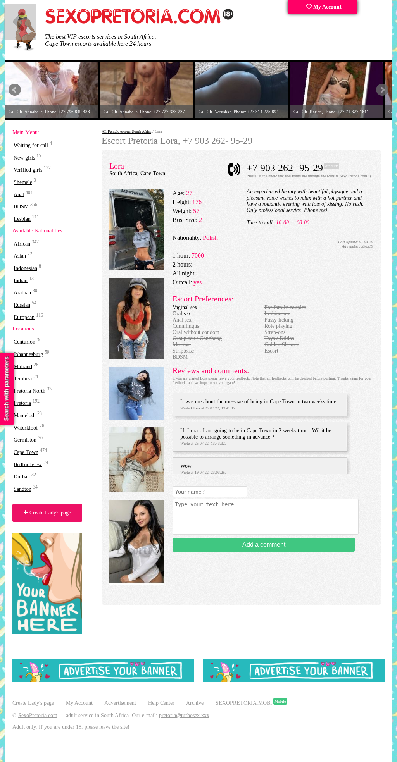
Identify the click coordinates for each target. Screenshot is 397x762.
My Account (327, 7)
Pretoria (22, 403)
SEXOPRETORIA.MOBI (244, 703)
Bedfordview (28, 464)
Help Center (161, 703)
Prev (15, 90)
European (24, 317)
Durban (22, 477)
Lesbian (22, 219)
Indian (21, 280)
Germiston (25, 440)
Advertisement (120, 703)
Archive (195, 703)
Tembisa (23, 379)
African (22, 243)
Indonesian (25, 268)
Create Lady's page (49, 513)
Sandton (22, 489)
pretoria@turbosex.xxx (184, 715)
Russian (22, 305)
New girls (24, 157)
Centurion (24, 342)
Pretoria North (29, 391)
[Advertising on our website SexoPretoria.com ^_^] (103, 680)
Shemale (23, 182)
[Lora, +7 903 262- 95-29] (136, 268)
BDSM (21, 207)
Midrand (23, 366)
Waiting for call (31, 145)
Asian (20, 256)
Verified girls (28, 170)
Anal (19, 194)
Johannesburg (28, 354)
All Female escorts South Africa (126, 131)
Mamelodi (25, 415)
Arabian (22, 293)
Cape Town (26, 452)
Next (382, 90)
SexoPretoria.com (37, 715)
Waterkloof (26, 427)
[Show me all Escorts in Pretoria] (139, 22)
